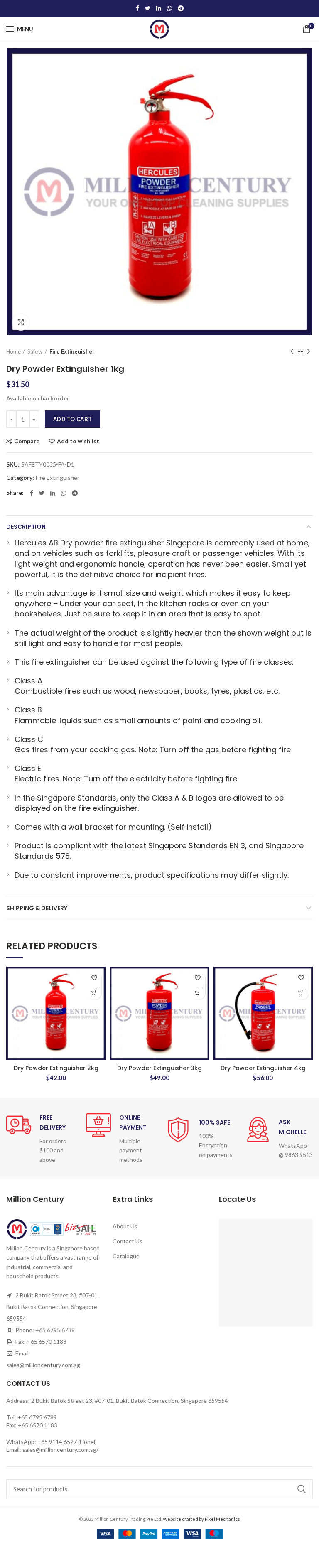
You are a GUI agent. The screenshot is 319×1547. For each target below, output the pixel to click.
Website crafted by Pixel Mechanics (201, 1519)
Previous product (292, 351)
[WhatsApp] (169, 8)
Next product (308, 351)
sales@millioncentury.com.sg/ (60, 1449)
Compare (26, 441)
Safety (35, 351)
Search (301, 1488)
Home (13, 351)
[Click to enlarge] (20, 322)
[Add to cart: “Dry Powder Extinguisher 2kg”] (94, 992)
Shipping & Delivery (36, 908)
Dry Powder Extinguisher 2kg (56, 1068)
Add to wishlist (78, 441)
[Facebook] (137, 8)
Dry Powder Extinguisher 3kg (159, 1068)
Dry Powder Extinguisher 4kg (263, 1068)
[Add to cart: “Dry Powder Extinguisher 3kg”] (198, 992)
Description (26, 527)
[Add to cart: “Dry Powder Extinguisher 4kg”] (301, 992)
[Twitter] (147, 8)
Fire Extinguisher (72, 351)
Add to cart (72, 419)
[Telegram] (180, 8)
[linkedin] (158, 8)
